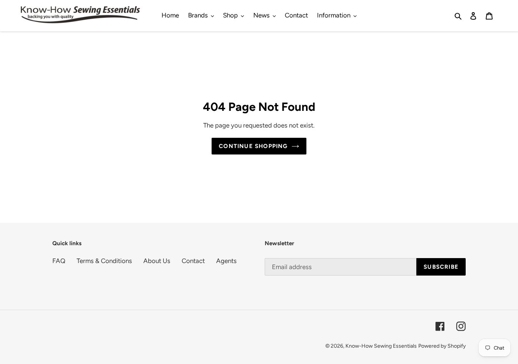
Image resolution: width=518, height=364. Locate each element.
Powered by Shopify (442, 346)
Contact (193, 261)
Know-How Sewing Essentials (381, 346)
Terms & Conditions (104, 261)
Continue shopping (253, 146)
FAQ (58, 261)
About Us (156, 261)
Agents (226, 261)
